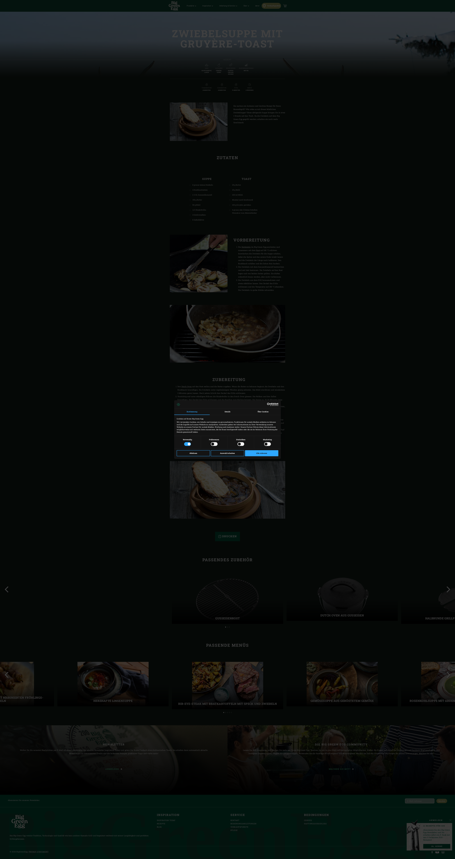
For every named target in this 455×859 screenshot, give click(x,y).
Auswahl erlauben (227, 453)
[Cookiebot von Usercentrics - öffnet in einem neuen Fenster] (268, 404)
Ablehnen (193, 453)
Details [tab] (227, 412)
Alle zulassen (261, 453)
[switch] (214, 444)
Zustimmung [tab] (192, 412)
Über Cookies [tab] (263, 412)
